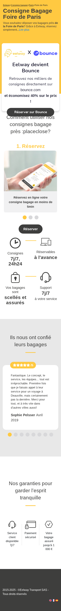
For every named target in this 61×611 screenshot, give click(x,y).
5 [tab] (33, 434)
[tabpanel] (30, 177)
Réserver (30, 229)
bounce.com (30, 90)
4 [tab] (27, 434)
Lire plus (24, 29)
